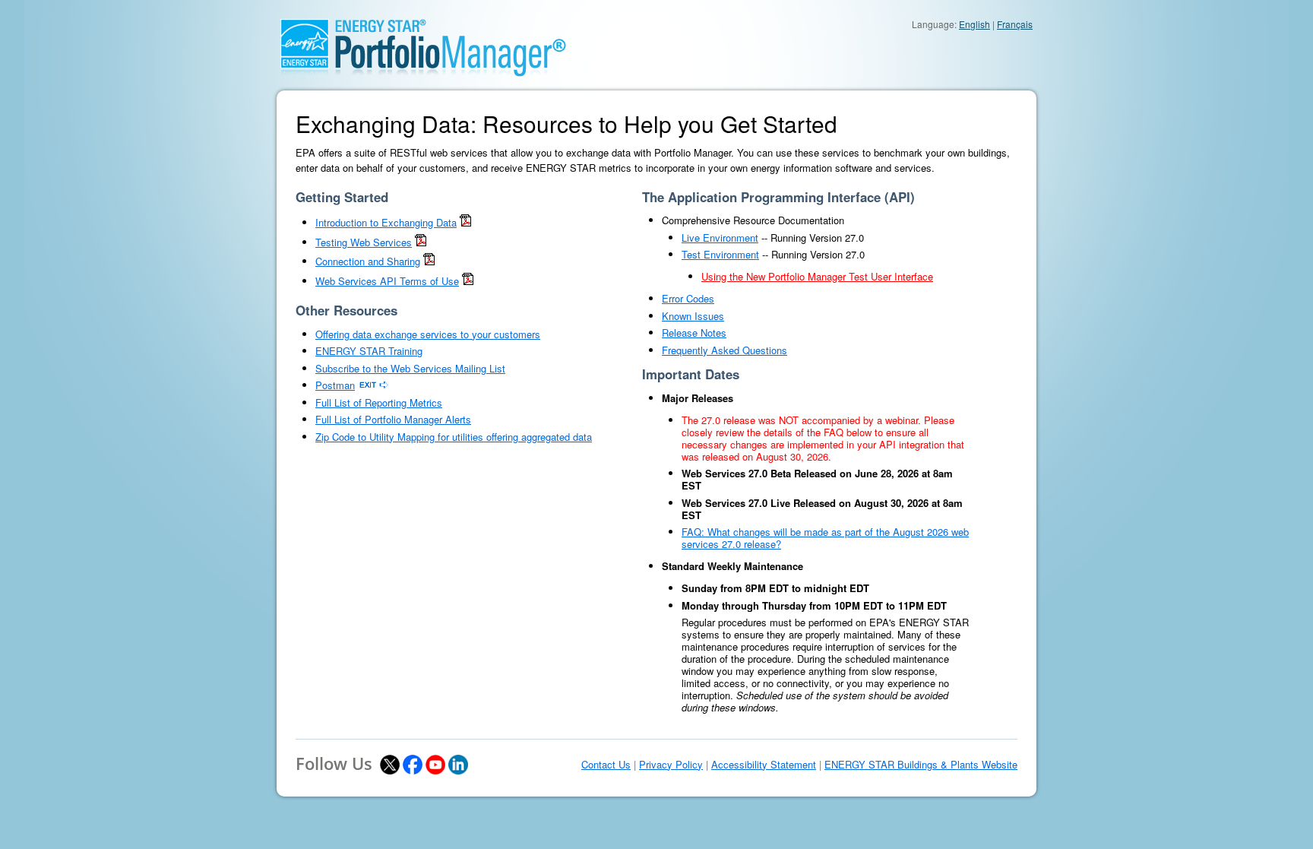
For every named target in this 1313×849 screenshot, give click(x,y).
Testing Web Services (363, 242)
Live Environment (720, 237)
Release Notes (694, 332)
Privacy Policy (671, 765)
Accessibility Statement (763, 765)
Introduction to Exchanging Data (386, 222)
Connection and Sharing (367, 261)
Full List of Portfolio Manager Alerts (393, 419)
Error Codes (688, 298)
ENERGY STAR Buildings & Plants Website (920, 765)
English (974, 23)
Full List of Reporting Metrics (378, 402)
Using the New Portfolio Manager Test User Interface (817, 276)
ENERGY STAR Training (368, 351)
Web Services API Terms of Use (387, 281)
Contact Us (606, 765)
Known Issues (693, 316)
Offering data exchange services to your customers (427, 334)
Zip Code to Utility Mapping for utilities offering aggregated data (453, 436)
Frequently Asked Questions (724, 350)
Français (1015, 23)
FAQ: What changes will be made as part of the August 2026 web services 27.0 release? (825, 537)
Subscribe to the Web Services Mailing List (410, 368)
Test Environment (720, 254)
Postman (335, 385)
